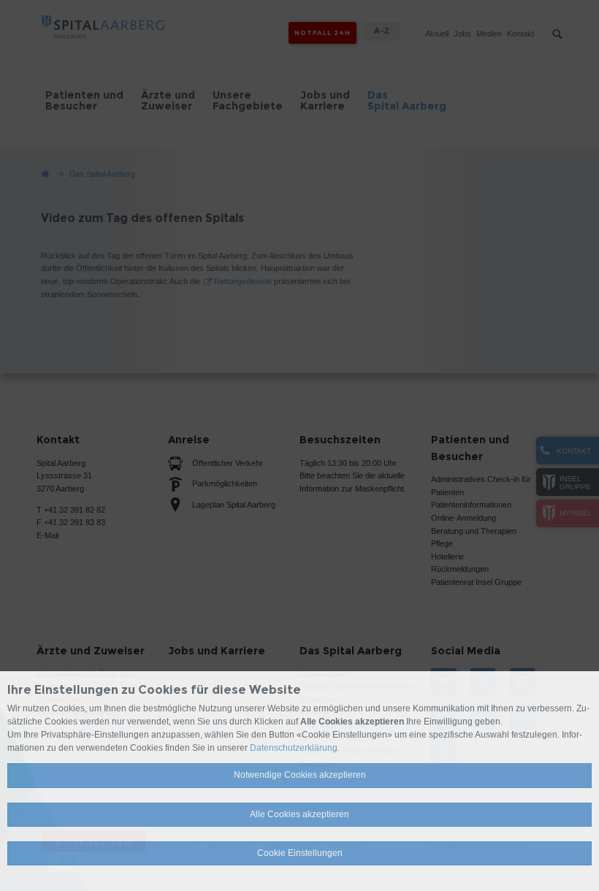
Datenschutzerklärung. (295, 748)
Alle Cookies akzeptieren (299, 814)
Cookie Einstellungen (300, 853)
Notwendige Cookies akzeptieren (300, 775)
